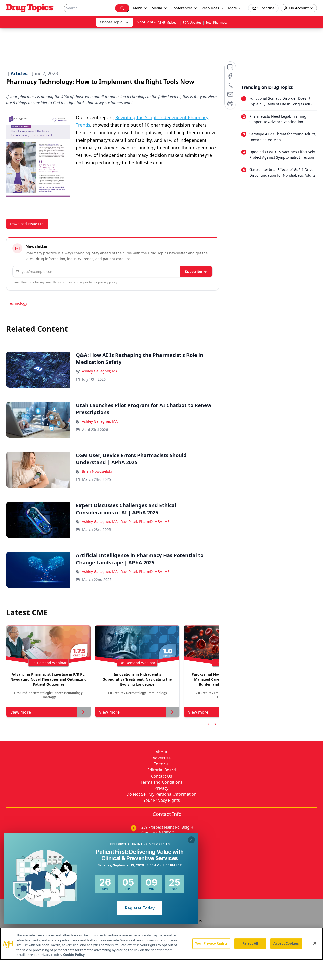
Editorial (162, 764)
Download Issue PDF (27, 223)
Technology (17, 303)
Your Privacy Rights (161, 800)
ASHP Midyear (168, 22)
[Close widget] (191, 839)
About (161, 752)
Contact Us (161, 776)
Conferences (182, 8)
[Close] (314, 943)
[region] (161, 944)
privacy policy (107, 282)
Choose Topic (111, 22)
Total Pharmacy (216, 22)
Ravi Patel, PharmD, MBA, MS (145, 521)
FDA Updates (192, 22)
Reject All (250, 943)
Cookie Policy (74, 954)
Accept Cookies (286, 943)
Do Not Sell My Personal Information (161, 794)
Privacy (161, 788)
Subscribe (193, 271)
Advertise (162, 758)
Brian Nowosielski (97, 471)
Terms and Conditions (161, 782)
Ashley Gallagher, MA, (100, 521)
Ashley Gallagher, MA (100, 371)
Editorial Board (161, 770)
